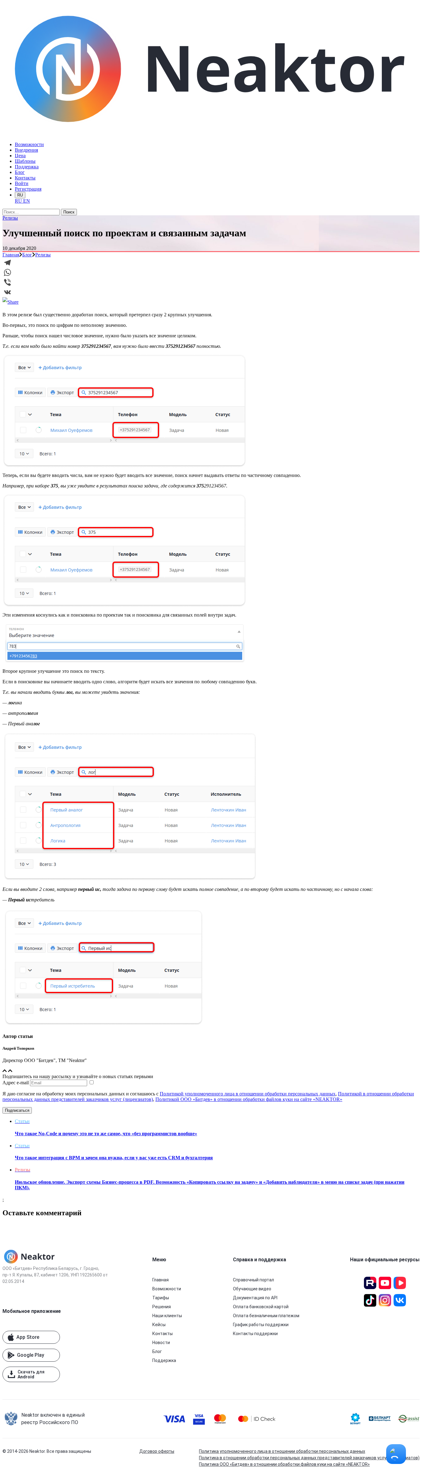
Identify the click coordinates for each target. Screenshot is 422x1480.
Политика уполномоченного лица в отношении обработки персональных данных (282, 1451)
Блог (20, 172)
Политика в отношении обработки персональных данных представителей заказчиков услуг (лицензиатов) (309, 1457)
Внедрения (26, 150)
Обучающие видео (252, 1288)
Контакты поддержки (255, 1333)
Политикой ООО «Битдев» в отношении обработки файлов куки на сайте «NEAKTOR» (248, 1099)
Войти (21, 183)
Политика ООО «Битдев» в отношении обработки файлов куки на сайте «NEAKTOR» (284, 1464)
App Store (27, 1337)
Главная (10, 254)
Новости (161, 1342)
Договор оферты (156, 1451)
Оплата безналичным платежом (266, 1315)
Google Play (30, 1355)
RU (20, 195)
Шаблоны (25, 161)
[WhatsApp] (211, 272)
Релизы (10, 218)
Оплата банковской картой (261, 1306)
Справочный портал (253, 1279)
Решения (161, 1306)
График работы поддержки (261, 1324)
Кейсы (159, 1324)
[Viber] (211, 282)
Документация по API (255, 1297)
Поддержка (27, 166)
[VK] (211, 292)
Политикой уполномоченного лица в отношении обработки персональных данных (247, 1093)
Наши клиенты (167, 1315)
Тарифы (160, 1297)
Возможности (29, 144)
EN (26, 201)
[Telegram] (211, 263)
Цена (20, 155)
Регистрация (28, 189)
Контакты (25, 177)
